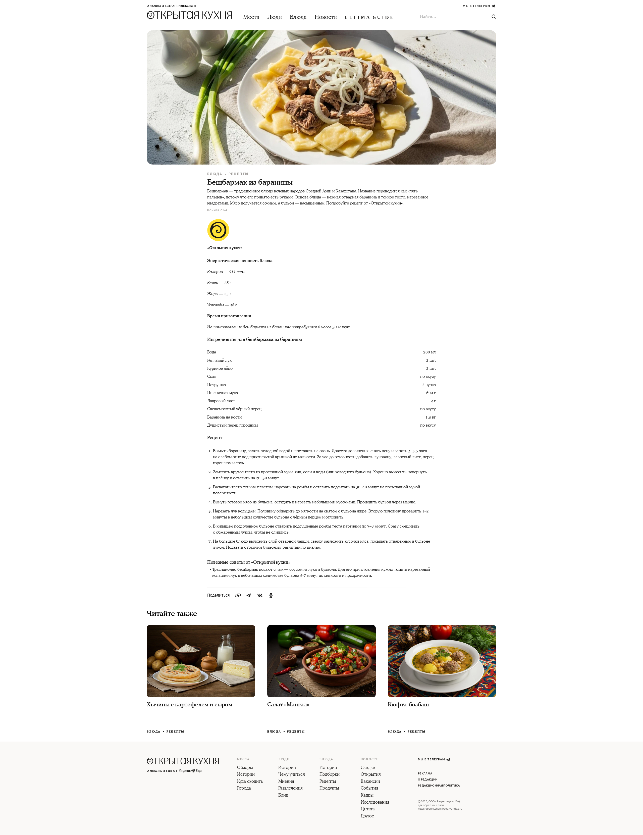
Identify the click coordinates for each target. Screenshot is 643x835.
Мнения (286, 782)
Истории (246, 774)
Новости (326, 17)
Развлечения (290, 788)
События (369, 788)
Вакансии (370, 782)
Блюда (298, 17)
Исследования (375, 802)
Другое (367, 816)
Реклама (425, 773)
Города (244, 788)
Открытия (371, 774)
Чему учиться (291, 774)
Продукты (329, 788)
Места (251, 17)
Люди (274, 17)
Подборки (329, 774)
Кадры (367, 795)
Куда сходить (250, 782)
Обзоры (245, 768)
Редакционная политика (439, 785)
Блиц (283, 795)
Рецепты (239, 174)
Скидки (368, 768)
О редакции (427, 779)
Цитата (368, 809)
